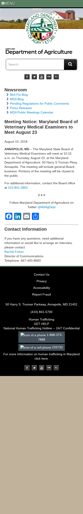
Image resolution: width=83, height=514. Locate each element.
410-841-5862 (18, 187)
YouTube (41, 76)
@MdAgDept (47, 207)
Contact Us (41, 274)
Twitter (34, 76)
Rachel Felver (14, 251)
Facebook (27, 76)
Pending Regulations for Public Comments (39, 103)
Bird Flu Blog (19, 94)
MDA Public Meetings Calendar (31, 112)
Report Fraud (41, 294)
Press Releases (21, 108)
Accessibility (41, 288)
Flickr (49, 76)
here (44, 358)
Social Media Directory (56, 76)
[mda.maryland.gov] (41, 28)
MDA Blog (17, 99)
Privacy (42, 281)
